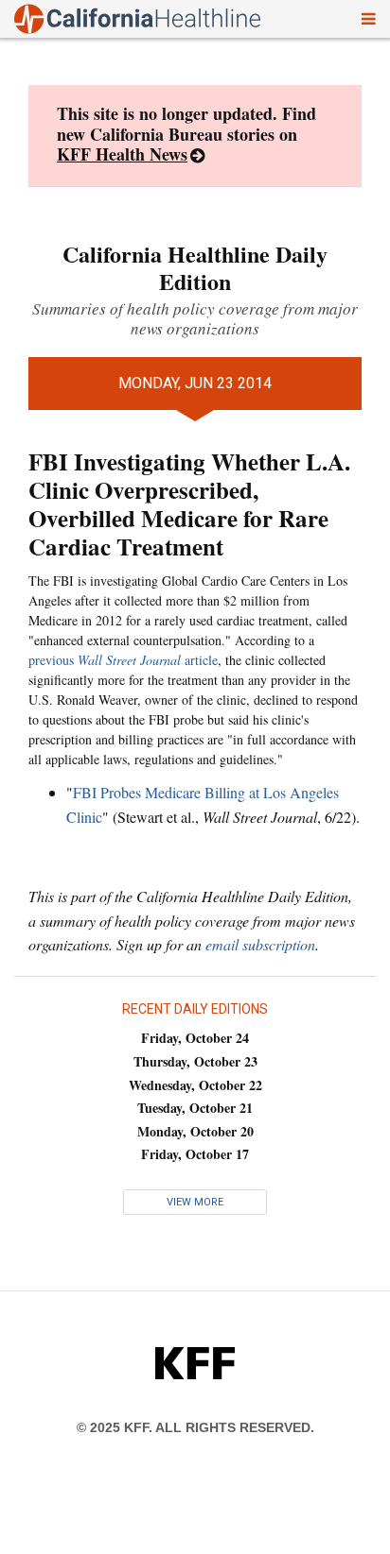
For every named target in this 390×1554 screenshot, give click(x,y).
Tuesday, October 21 (195, 1108)
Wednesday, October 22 (195, 1085)
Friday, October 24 (195, 1038)
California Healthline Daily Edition (195, 267)
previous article (123, 660)
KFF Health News (122, 154)
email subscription (260, 944)
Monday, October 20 (195, 1131)
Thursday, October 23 (195, 1061)
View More (195, 1202)
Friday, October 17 (195, 1154)
